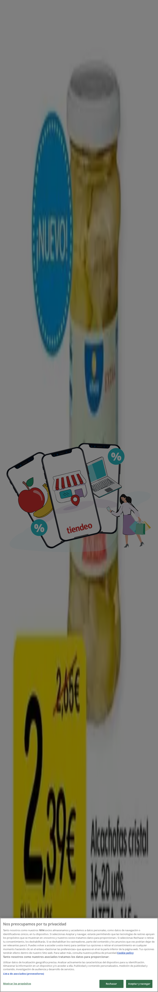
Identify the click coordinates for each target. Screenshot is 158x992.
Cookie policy (125, 953)
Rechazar (111, 983)
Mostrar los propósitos (17, 983)
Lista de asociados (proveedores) (23, 973)
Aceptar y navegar (139, 983)
